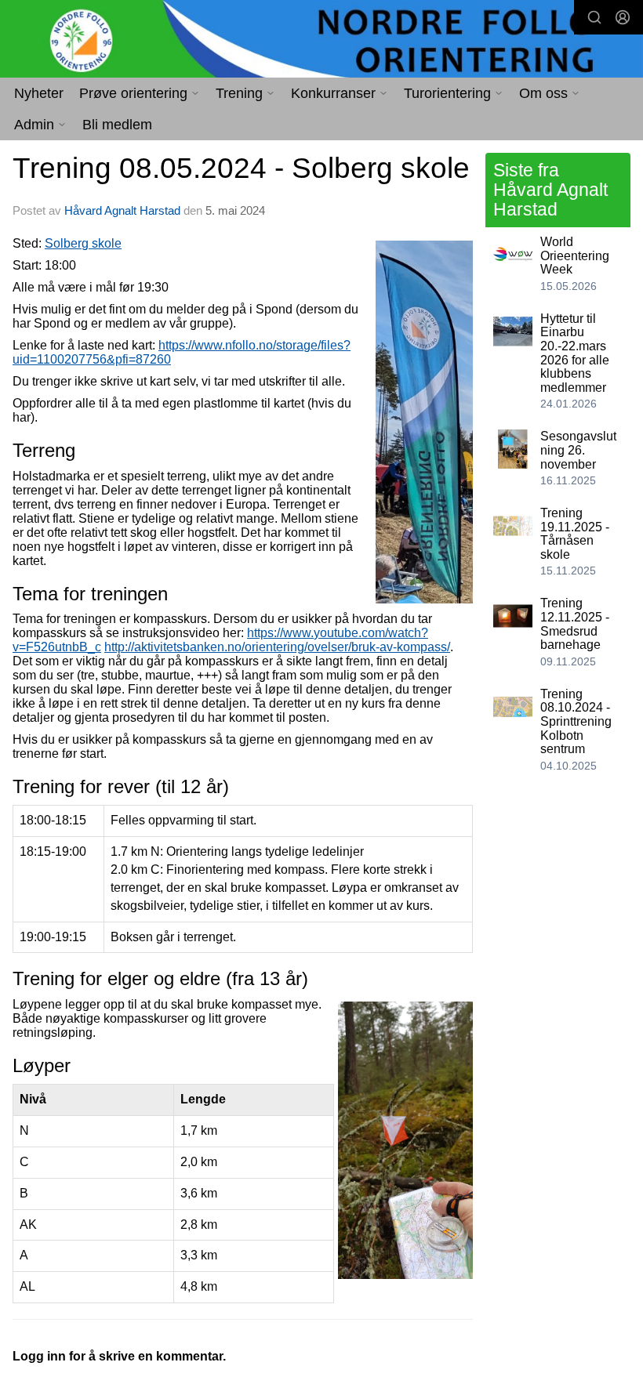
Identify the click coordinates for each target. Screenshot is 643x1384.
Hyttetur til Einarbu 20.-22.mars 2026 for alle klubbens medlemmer (574, 353)
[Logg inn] (622, 17)
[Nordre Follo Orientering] (321, 40)
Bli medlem (117, 124)
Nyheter (39, 93)
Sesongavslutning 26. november (578, 449)
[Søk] (594, 17)
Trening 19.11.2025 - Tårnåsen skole (574, 533)
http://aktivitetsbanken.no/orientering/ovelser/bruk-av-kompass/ (277, 647)
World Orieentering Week (574, 255)
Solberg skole (83, 243)
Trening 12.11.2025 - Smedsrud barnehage (574, 623)
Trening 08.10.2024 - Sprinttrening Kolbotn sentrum (576, 721)
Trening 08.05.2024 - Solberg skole (241, 168)
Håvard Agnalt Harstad (122, 210)
